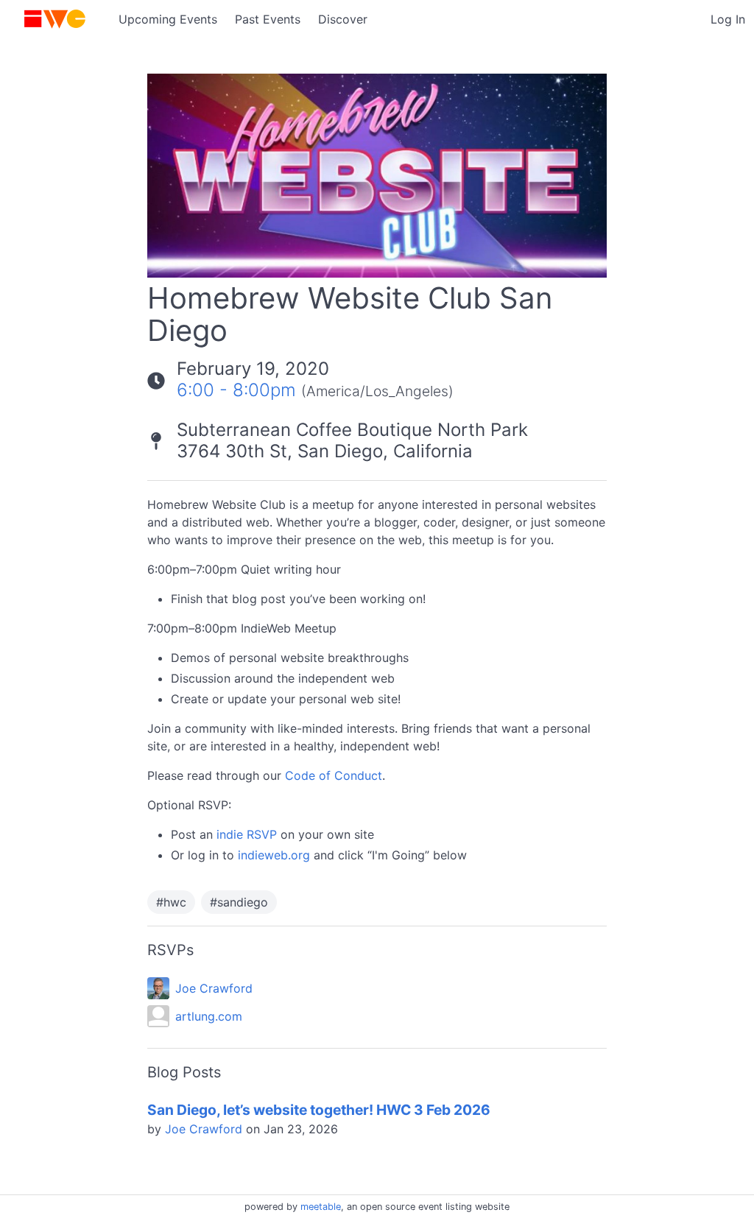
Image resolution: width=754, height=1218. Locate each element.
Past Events (267, 19)
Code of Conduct (333, 775)
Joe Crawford (214, 988)
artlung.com (208, 1016)
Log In (728, 19)
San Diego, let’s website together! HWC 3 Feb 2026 (318, 1110)
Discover (342, 19)
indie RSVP (246, 834)
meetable (320, 1206)
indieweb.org (274, 855)
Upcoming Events (168, 19)
